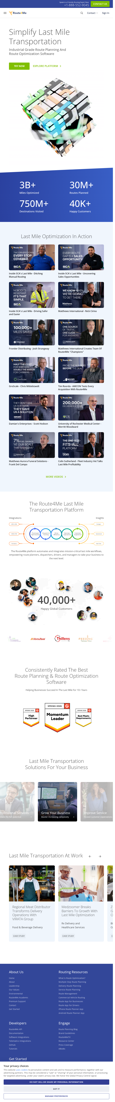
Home (11, 978)
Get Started (14, 1009)
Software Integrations (19, 1037)
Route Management (68, 993)
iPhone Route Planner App (71, 1009)
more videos (54, 476)
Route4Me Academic (18, 997)
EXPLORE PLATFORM (45, 66)
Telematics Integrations (20, 1041)
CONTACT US (100, 3)
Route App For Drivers (69, 1005)
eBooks (62, 1048)
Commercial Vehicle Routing (72, 997)
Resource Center (66, 1041)
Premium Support (17, 1001)
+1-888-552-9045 (76, 5)
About (12, 982)
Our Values (14, 989)
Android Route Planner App (71, 1013)
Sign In (105, 13)
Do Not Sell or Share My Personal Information (56, 1082)
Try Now (19, 66)
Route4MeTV (64, 1037)
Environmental (16, 993)
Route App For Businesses (71, 1001)
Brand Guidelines (67, 1033)
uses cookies (22, 1069)
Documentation (16, 1033)
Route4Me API (15, 1029)
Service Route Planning (69, 989)
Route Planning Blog (68, 1029)
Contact (91, 13)
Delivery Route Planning (70, 985)
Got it (56, 1089)
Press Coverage (66, 1045)
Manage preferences (56, 1096)
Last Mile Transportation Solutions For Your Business (56, 763)
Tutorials (13, 1048)
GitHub (12, 1045)
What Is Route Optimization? (72, 978)
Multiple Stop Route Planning (72, 982)
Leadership (14, 985)
